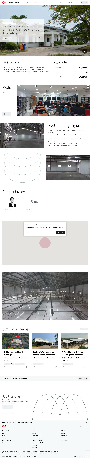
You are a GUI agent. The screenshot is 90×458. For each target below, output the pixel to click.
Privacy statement (6, 456)
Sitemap (4, 442)
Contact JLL (63, 435)
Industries (34, 445)
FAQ (3, 433)
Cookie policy (34, 456)
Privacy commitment (16, 456)
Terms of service (26, 456)
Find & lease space (35, 433)
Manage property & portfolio (37, 438)
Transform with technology (37, 442)
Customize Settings (29, 232)
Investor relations (64, 440)
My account (4, 435)
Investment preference (7, 440)
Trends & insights (35, 447)
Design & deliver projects (37, 440)
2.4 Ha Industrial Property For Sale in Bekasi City (24, 422)
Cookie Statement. (29, 228)
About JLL (63, 433)
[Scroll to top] (86, 423)
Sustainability (63, 438)
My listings (4, 438)
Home (3, 422)
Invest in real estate (35, 435)
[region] (45, 229)
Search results (10, 422)
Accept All (60, 232)
